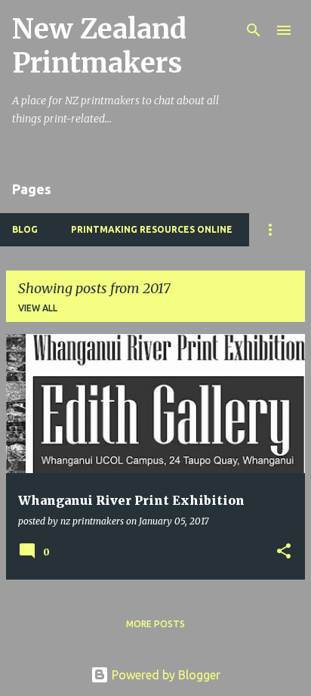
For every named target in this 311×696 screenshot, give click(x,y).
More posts (155, 624)
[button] (284, 552)
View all (37, 308)
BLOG (25, 229)
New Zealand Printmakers (99, 46)
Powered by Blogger (164, 675)
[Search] (254, 30)
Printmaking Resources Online (151, 229)
